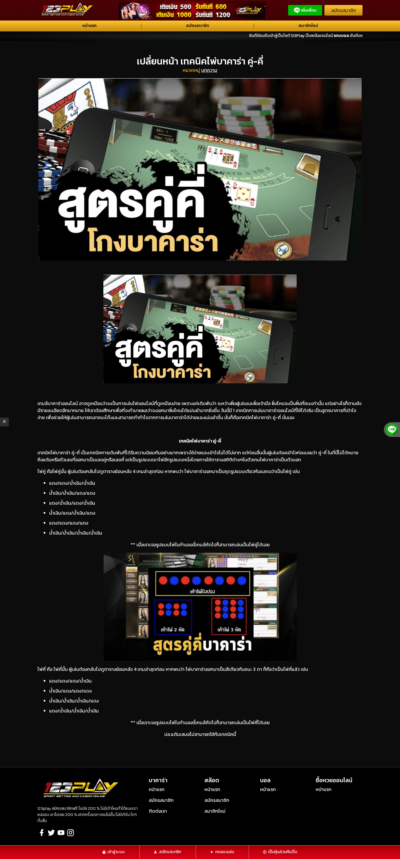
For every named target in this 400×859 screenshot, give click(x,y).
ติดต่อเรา (158, 811)
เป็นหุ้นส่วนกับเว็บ (282, 852)
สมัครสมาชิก (343, 10)
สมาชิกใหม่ (308, 26)
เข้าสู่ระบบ (116, 852)
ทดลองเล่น (224, 852)
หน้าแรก (89, 26)
